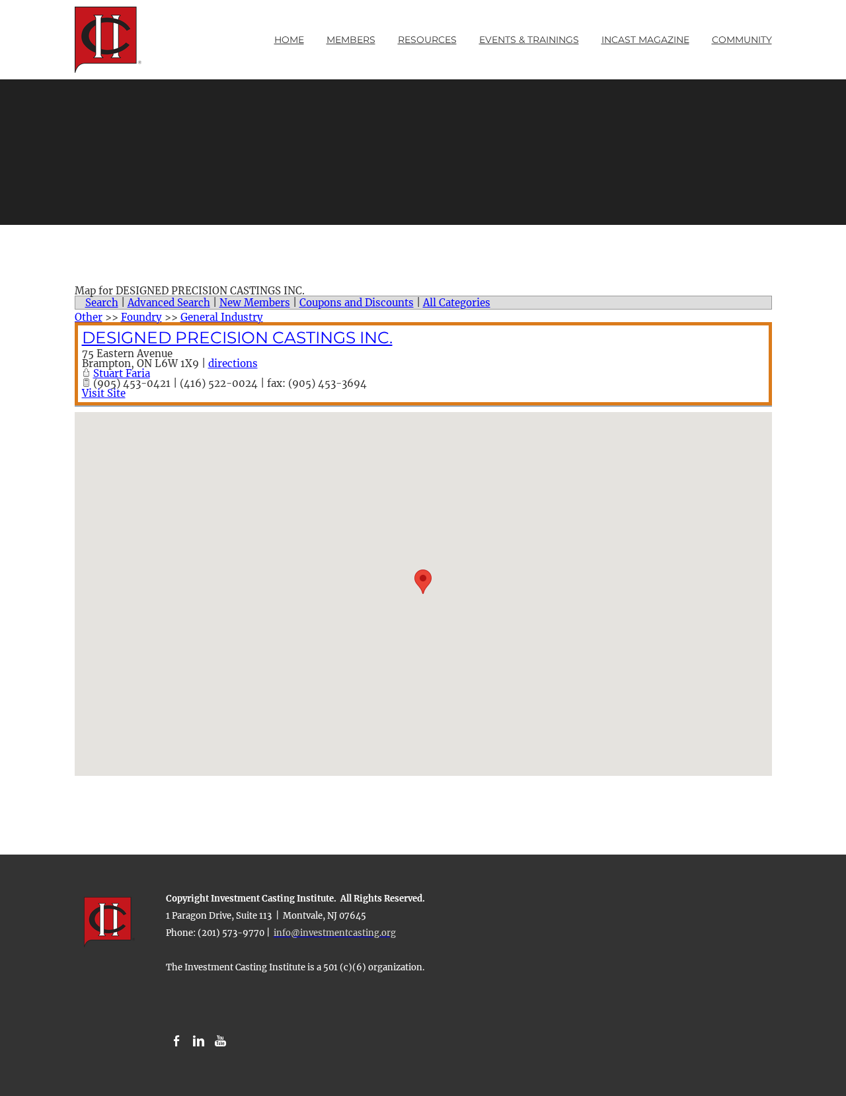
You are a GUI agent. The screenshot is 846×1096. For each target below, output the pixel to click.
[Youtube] (220, 1041)
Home (289, 40)
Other (88, 317)
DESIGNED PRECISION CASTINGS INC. (237, 337)
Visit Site (104, 393)
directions (233, 363)
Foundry (141, 317)
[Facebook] (176, 1041)
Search (101, 302)
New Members (254, 302)
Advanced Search (169, 302)
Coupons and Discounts (356, 302)
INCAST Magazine (645, 40)
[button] (423, 581)
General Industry (221, 317)
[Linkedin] (198, 1041)
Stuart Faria (121, 373)
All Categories (456, 302)
